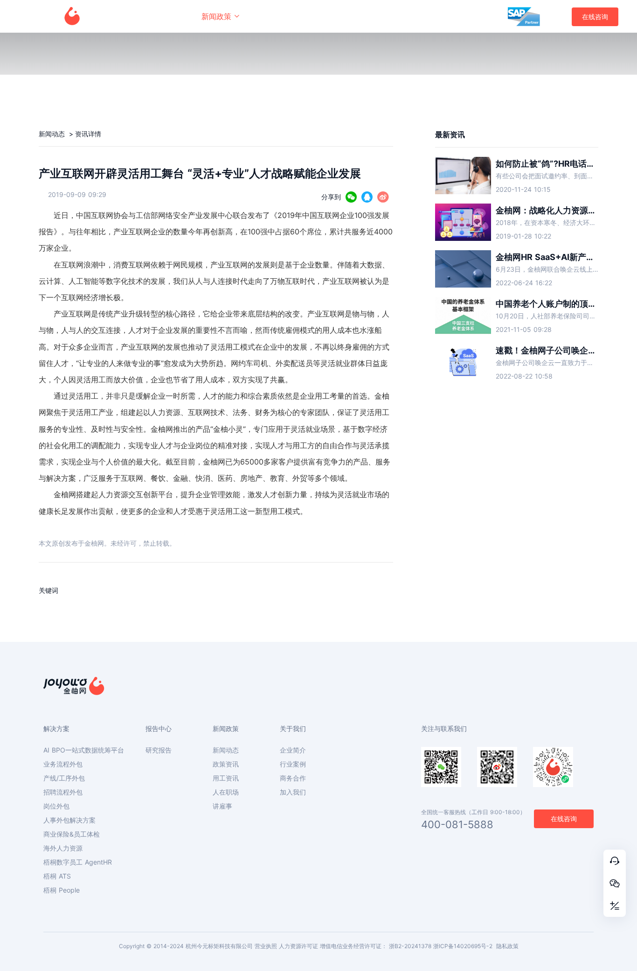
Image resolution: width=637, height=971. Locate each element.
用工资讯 (226, 778)
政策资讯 (226, 764)
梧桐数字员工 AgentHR (77, 862)
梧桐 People (61, 890)
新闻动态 (53, 134)
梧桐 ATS (57, 876)
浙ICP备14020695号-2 (462, 946)
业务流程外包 (63, 764)
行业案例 (293, 764)
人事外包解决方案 (69, 820)
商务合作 (293, 778)
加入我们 (293, 792)
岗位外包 (56, 806)
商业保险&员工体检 (71, 834)
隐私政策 (507, 946)
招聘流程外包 (63, 792)
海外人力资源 (63, 848)
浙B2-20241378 (410, 946)
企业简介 (293, 750)
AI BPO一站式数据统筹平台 (83, 750)
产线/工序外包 (64, 778)
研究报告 (158, 750)
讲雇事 (222, 806)
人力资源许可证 (298, 946)
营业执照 (266, 946)
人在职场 (226, 792)
